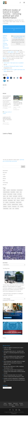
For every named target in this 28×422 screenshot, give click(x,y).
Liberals (8, 198)
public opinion (11, 52)
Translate (12, 300)
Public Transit (12, 21)
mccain (18, 198)
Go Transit (19, 194)
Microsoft (5, 200)
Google (14, 194)
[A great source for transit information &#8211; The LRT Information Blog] (7, 113)
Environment (10, 194)
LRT (17, 52)
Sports (21, 404)
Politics (7, 21)
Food (4, 174)
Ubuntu (21, 206)
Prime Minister (12, 202)
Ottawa (21, 403)
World (13, 406)
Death (17, 192)
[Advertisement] (14, 229)
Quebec (4, 204)
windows (17, 208)
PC (3, 202)
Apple (4, 190)
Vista (10, 208)
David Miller (13, 192)
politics (7, 202)
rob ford (9, 204)
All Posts (4, 184)
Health (4, 176)
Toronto (17, 21)
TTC (20, 21)
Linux (12, 198)
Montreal (15, 403)
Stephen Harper (15, 204)
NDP (14, 200)
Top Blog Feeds (6, 268)
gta (7, 196)
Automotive (5, 170)
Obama (18, 200)
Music (4, 180)
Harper (10, 196)
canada (8, 190)
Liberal (4, 198)
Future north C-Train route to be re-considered (13, 62)
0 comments (5, 23)
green (4, 196)
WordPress (14, 413)
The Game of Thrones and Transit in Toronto (13, 66)
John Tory (20, 196)
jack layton (15, 196)
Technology (5, 182)
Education (5, 172)
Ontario (22, 200)
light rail (4, 58)
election (4, 194)
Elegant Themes (14, 412)
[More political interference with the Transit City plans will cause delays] (18, 98)
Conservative (13, 190)
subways (5, 206)
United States (5, 208)
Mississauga (10, 200)
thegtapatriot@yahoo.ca (9, 20)
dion (21, 192)
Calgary (10, 403)
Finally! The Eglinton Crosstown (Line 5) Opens (13, 347)
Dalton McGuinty (6, 192)
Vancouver (11, 404)
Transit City (14, 206)
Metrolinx (23, 198)
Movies (4, 178)
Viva (23, 21)
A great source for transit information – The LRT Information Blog (7, 119)
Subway (20, 204)
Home (5, 403)
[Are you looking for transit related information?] (8, 102)
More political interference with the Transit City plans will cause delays (17, 103)
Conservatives (19, 190)
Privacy (4, 337)
